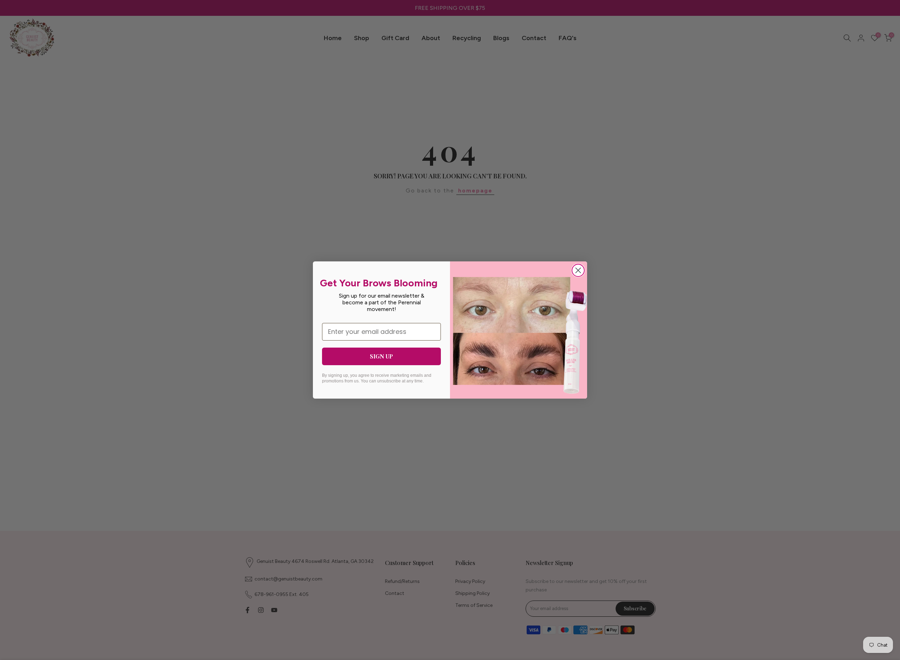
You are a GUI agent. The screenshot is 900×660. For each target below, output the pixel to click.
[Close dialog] (578, 270)
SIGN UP (381, 356)
